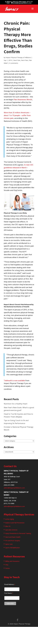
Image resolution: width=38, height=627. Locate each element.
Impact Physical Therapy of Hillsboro (18, 57)
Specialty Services (11, 530)
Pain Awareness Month (23, 99)
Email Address (9, 584)
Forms (7, 568)
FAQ (6, 565)
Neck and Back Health (12, 537)
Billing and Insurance (12, 561)
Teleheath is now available (14, 380)
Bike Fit (7, 526)
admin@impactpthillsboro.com (14, 488)
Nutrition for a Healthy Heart (15, 404)
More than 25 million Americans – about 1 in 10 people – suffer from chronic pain (17, 115)
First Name (8, 593)
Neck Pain (24, 60)
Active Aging (9, 519)
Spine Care (9, 544)
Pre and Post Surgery (12, 541)
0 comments (13, 63)
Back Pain (17, 60)
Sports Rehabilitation (12, 548)
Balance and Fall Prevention (14, 523)
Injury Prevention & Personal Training (18, 533)
